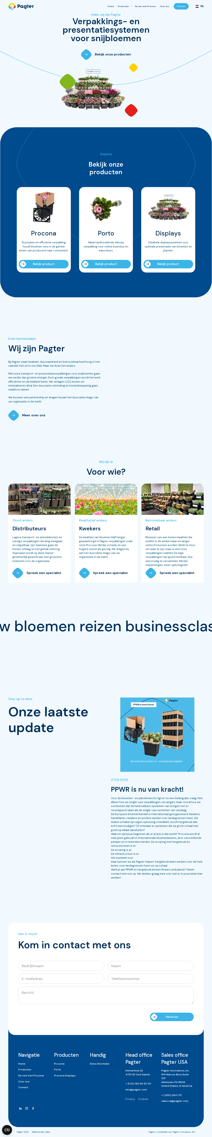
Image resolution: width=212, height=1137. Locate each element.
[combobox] (198, 6)
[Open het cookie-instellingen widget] (7, 1130)
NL (200, 6)
